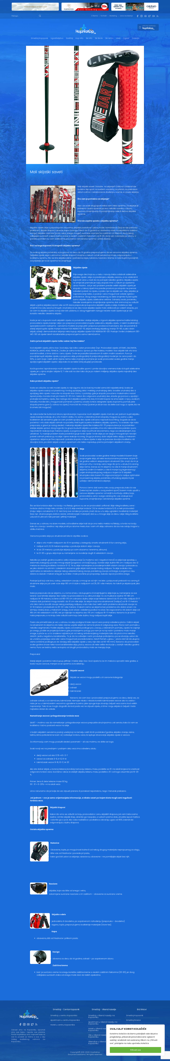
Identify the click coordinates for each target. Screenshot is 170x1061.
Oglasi (126, 38)
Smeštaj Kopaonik (39, 38)
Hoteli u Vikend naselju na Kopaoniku (100, 1029)
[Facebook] (137, 16)
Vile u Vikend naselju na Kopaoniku (99, 1036)
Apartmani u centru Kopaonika (65, 1020)
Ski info (89, 38)
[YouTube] (145, 16)
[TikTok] (153, 16)
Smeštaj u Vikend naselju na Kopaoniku (101, 1016)
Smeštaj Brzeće (133, 1020)
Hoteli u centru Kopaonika (62, 1024)
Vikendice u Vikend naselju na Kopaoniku (102, 1042)
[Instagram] (141, 16)
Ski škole (99, 38)
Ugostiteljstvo (57, 38)
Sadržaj (69, 38)
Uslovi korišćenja (126, 16)
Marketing (113, 16)
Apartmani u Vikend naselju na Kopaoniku (102, 1023)
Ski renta (109, 38)
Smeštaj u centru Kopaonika (63, 1015)
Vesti (118, 38)
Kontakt (104, 16)
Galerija (135, 38)
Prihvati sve (135, 1050)
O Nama (94, 16)
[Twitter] (149, 16)
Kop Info (79, 38)
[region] (135, 1040)
